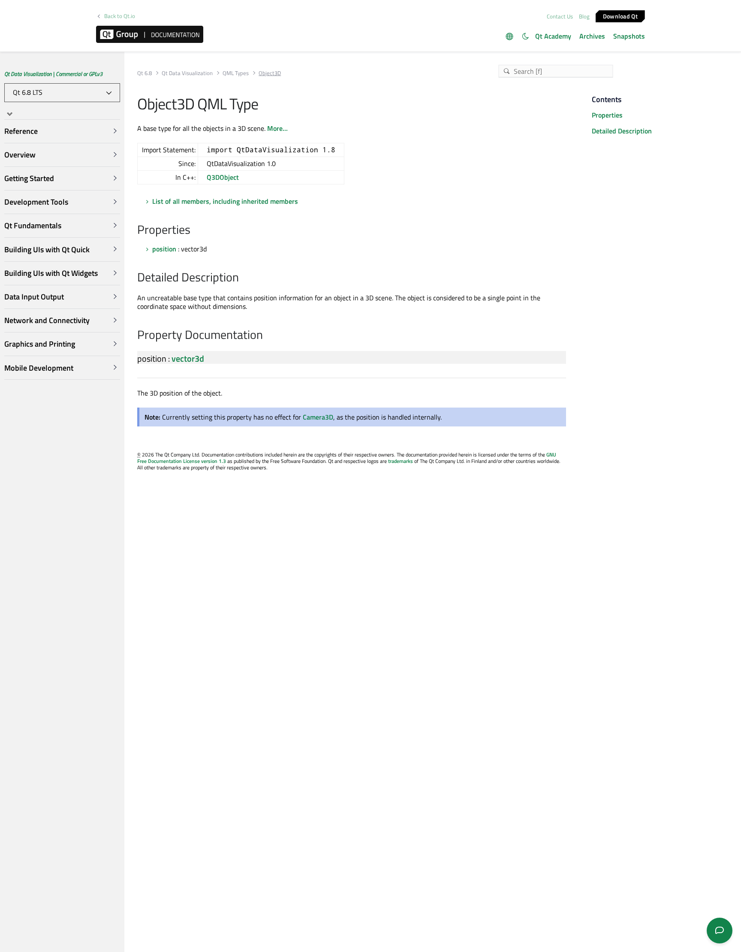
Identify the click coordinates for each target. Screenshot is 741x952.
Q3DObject (223, 177)
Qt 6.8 (144, 73)
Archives (592, 36)
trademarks (400, 461)
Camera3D (318, 417)
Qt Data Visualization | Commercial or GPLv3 (53, 74)
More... (277, 128)
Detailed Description (622, 131)
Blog (584, 16)
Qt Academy (553, 36)
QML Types (236, 73)
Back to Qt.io (119, 16)
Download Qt (620, 15)
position (164, 249)
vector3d (188, 358)
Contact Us (560, 16)
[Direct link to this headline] (194, 230)
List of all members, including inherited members (225, 201)
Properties (607, 115)
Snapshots (629, 36)
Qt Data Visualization (187, 73)
